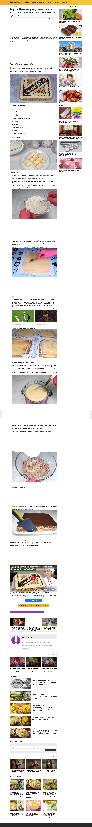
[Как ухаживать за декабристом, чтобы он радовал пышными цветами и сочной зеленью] (70, 62)
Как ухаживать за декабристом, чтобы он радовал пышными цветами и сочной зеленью (69, 71)
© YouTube (11, 103)
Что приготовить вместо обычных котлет (70, 38)
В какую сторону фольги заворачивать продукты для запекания (68, 154)
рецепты (27, 611)
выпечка (13, 611)
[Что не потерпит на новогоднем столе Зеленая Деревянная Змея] (20, 683)
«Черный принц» (43, 596)
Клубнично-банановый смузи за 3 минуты (70, 171)
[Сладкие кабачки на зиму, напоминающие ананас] (20, 721)
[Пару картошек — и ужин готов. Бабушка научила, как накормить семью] (17, 805)
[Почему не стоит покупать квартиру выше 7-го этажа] (70, 46)
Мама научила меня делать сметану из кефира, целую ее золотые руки (49, 815)
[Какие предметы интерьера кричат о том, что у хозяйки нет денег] (70, 130)
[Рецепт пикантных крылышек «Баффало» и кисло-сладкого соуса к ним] (70, 96)
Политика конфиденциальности (18, 825)
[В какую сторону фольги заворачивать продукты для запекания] (70, 146)
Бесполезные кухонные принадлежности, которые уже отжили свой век (69, 121)
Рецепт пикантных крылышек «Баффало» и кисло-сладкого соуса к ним (70, 104)
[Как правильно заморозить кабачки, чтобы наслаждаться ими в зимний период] (20, 696)
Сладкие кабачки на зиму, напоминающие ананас (43, 718)
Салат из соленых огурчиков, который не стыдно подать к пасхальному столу (49, 794)
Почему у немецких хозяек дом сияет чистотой (69, 87)
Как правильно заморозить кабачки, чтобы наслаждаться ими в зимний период (44, 695)
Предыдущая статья (26, 605)
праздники (20, 611)
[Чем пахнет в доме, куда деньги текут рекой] (70, 14)
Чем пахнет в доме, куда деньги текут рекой (69, 22)
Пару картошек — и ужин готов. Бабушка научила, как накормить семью (16, 815)
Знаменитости (37, 2)
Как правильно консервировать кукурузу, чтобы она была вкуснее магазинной (43, 708)
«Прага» (30, 596)
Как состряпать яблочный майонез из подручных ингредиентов (33, 815)
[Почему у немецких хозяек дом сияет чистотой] (70, 80)
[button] (81, 2)
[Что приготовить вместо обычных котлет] (70, 30)
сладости (34, 611)
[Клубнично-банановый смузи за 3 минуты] (70, 163)
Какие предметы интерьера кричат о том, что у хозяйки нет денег (70, 138)
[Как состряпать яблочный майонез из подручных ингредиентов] (33, 805)
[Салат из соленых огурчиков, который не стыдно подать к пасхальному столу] (50, 784)
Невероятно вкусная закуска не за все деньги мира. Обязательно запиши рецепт (44, 732)
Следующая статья (41, 605)
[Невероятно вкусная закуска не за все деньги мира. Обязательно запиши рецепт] (20, 733)
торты (41, 611)
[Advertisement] (33, 52)
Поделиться (34, 184)
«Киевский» (36, 596)
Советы (64, 2)
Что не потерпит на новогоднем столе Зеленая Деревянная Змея (44, 682)
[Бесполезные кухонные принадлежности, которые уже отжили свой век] (70, 113)
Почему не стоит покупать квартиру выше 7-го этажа (70, 54)
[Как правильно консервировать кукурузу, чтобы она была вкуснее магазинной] (20, 708)
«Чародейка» (24, 596)
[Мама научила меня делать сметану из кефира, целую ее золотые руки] (50, 805)
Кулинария (56, 2)
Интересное (47, 2)
